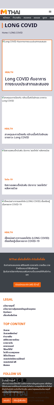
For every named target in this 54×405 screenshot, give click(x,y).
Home (5, 32)
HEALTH (9, 72)
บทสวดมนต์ (8, 346)
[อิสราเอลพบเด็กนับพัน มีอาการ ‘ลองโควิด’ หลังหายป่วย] (27, 162)
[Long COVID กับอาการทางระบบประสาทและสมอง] (27, 54)
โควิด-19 (8, 179)
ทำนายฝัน (17, 17)
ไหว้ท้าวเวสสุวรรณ (11, 352)
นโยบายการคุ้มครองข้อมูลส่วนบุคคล (19, 309)
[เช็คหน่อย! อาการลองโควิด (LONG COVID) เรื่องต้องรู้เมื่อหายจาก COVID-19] (27, 214)
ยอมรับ (7, 400)
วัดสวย (6, 330)
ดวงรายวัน (8, 343)
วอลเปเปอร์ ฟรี (9, 362)
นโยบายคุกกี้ (8, 305)
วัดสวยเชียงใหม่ (10, 333)
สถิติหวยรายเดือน (11, 339)
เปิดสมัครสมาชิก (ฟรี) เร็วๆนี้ (27, 284)
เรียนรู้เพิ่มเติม (20, 400)
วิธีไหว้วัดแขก (9, 355)
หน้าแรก (6, 17)
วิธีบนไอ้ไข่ (7, 349)
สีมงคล (6, 365)
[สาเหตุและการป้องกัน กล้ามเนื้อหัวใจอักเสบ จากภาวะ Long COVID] (27, 110)
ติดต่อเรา (7, 312)
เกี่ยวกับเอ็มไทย (10, 315)
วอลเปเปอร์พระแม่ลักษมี (14, 358)
